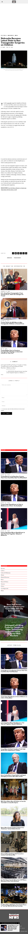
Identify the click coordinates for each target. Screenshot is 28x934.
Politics (2, 586)
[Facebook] (13, 253)
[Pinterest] (21, 253)
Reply (2, 374)
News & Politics (4, 581)
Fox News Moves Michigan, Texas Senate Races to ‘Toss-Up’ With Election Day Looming (13, 905)
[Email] (26, 253)
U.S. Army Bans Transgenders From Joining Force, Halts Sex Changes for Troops (12, 294)
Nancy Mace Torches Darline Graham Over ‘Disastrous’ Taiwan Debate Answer (12, 828)
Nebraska (9, 257)
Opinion (3, 584)
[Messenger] (16, 253)
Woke (16, 35)
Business (3, 568)
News (2, 579)
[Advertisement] (14, 18)
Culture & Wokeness (7, 35)
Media (2, 575)
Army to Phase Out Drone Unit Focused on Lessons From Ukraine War (12, 854)
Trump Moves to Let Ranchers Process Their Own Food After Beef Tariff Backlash (13, 928)
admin (3, 47)
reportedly (9, 103)
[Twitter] (18, 253)
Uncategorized (4, 588)
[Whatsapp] (23, 253)
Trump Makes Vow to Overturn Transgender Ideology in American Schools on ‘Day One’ (12, 352)
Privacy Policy (21, 928)
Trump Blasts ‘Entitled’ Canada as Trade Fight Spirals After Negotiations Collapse (13, 750)
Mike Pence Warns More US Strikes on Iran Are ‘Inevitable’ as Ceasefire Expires (13, 802)
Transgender (17, 257)
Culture (2, 570)
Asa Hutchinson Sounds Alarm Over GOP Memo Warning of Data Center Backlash (14, 880)
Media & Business (5, 577)
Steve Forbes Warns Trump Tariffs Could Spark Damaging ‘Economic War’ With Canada (13, 776)
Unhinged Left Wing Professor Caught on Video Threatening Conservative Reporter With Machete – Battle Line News (14, 366)
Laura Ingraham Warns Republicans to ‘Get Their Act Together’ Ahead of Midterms (13, 534)
